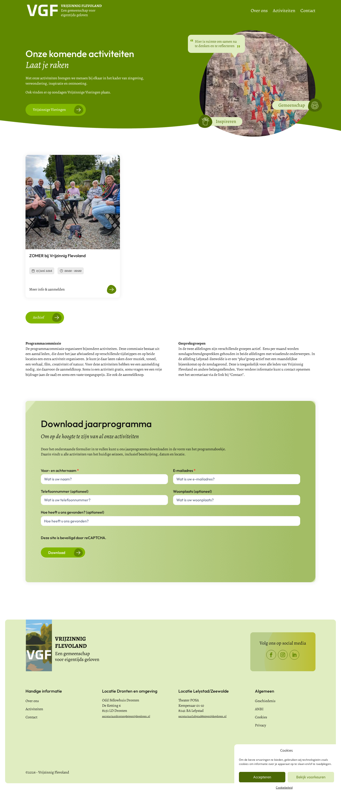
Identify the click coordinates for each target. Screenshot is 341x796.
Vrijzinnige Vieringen (49, 109)
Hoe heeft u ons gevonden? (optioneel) (72, 512)
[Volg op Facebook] (271, 655)
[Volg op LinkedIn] (294, 655)
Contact (307, 11)
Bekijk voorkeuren (310, 777)
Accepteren (262, 777)
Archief (38, 317)
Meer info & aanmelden (47, 289)
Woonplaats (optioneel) (192, 491)
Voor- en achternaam (60, 470)
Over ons (259, 11)
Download (56, 552)
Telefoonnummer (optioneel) (64, 491)
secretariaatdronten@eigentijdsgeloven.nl (126, 716)
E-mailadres (184, 470)
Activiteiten (284, 11)
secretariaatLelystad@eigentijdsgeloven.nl (202, 716)
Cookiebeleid (284, 788)
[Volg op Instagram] (283, 655)
